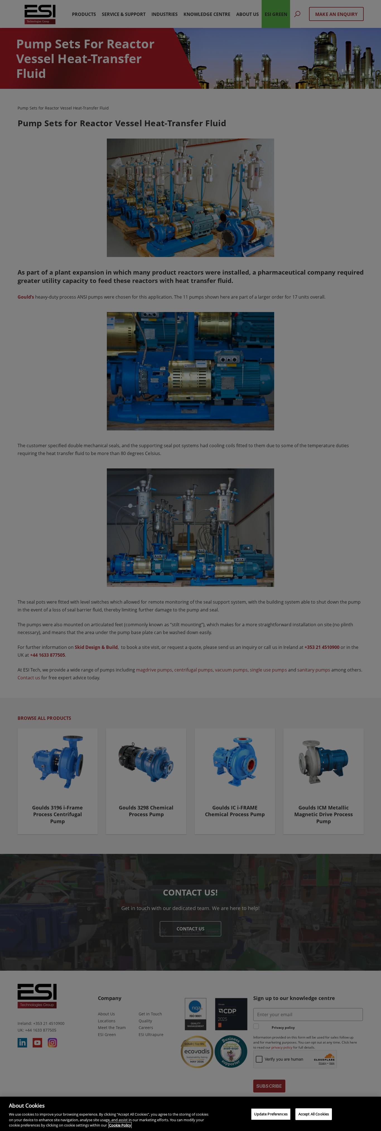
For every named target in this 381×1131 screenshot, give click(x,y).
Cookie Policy (120, 1125)
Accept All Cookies (313, 1113)
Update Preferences (270, 1113)
